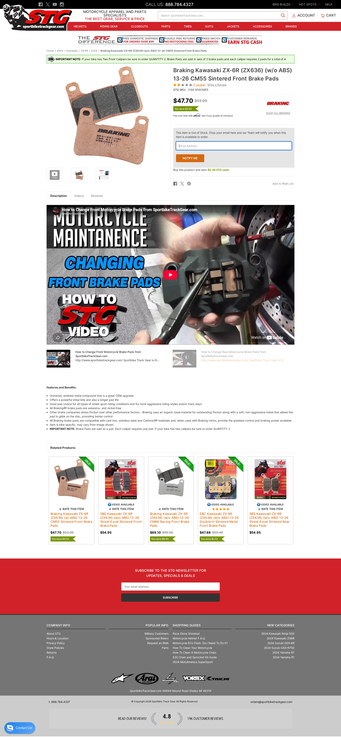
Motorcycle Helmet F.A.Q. (189, 638)
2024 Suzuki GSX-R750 (279, 647)
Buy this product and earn (201, 169)
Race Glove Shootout (186, 633)
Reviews (97, 196)
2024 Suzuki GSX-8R (280, 643)
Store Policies (55, 647)
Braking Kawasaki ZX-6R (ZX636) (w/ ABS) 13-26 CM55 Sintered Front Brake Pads (71, 520)
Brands (292, 26)
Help (329, 4)
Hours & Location (57, 638)
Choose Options (121, 482)
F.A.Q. (50, 657)
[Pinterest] (189, 183)
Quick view (70, 475)
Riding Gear (109, 26)
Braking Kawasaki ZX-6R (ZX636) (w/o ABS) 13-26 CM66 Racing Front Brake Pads (169, 520)
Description (58, 196)
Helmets (80, 26)
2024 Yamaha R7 (283, 652)
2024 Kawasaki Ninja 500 (277, 633)
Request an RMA (158, 643)
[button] (19, 728)
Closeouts (140, 26)
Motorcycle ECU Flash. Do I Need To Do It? (200, 643)
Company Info (58, 625)
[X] (48, 4)
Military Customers (157, 633)
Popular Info (157, 625)
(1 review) (199, 84)
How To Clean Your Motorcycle (192, 647)
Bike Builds (282, 4)
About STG (54, 633)
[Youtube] (55, 4)
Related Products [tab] (62, 448)
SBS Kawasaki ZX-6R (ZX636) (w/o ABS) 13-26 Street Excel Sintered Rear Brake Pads (269, 520)
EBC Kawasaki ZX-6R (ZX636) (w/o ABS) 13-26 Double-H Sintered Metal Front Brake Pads (219, 520)
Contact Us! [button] (24, 728)
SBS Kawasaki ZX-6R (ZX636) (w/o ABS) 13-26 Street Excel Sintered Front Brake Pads (121, 520)
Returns (51, 652)
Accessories (263, 26)
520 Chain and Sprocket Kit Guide (195, 657)
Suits (209, 26)
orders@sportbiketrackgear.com (271, 701)
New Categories (280, 625)
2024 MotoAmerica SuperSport (193, 662)
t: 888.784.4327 (59, 701)
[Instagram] (62, 4)
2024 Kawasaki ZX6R (280, 638)
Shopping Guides (187, 625)
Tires (188, 26)
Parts (166, 26)
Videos (79, 196)
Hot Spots (308, 4)
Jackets (233, 26)
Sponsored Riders (157, 638)
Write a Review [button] (217, 84)
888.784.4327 (179, 4)
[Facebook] (40, 4)
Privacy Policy (56, 643)
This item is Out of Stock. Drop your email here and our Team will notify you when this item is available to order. (231, 134)
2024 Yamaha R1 (283, 657)
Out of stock (71, 482)
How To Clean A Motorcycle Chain (194, 652)
